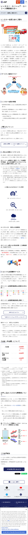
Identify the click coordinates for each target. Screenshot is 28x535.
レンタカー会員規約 (16, 405)
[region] (14, 521)
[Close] (26, 509)
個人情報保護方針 (6, 502)
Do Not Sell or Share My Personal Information (14, 532)
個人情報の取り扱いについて (21, 503)
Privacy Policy (4, 527)
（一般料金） (17, 168)
